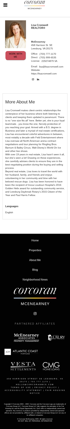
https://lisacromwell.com (44, 73)
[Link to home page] (35, 5)
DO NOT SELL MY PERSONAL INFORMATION (35, 421)
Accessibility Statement (23, 390)
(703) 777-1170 (47, 54)
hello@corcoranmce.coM (35, 384)
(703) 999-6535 (47, 57)
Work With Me (15, 55)
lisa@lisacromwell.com (51, 66)
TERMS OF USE (21, 387)
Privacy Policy (45, 387)
